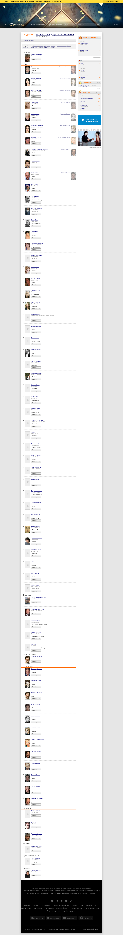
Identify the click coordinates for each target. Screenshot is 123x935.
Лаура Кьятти (35, 102)
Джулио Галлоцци (36, 632)
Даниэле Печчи (35, 161)
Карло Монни (34, 184)
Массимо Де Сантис (36, 373)
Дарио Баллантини (36, 538)
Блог (81, 905)
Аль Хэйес (34, 644)
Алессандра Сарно (36, 444)
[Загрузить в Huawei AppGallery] (69, 918)
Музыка (61, 929)
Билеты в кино (57, 24)
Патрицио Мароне (36, 870)
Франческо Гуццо (35, 526)
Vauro (32, 561)
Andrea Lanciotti (35, 514)
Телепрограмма (53, 929)
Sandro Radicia (35, 479)
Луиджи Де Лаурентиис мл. (38, 597)
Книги (73, 929)
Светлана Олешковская (63, 137)
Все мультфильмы (62, 908)
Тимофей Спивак (65, 114)
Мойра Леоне (35, 432)
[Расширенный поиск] (95, 24)
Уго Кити (33, 822)
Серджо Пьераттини (36, 255)
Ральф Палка (34, 220)
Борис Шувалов (35, 786)
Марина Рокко (35, 267)
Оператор (33, 47)
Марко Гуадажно (35, 585)
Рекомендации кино (92, 908)
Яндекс (95, 929)
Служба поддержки (69, 911)
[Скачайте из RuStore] (86, 918)
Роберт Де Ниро (35, 67)
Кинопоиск (38, 929)
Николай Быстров (65, 149)
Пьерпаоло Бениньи (36, 491)
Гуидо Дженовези (36, 467)
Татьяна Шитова (65, 102)
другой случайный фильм (95, 147)
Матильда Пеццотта (36, 314)
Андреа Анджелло (36, 810)
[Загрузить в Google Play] (53, 918)
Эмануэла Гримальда (37, 243)
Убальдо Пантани (36, 455)
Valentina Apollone (36, 502)
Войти (116, 24)
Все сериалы (49, 908)
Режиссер (35, 46)
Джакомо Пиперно (36, 349)
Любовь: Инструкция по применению (55, 34)
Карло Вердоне (35, 172)
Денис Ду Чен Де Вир (37, 420)
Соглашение (45, 905)
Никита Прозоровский (37, 798)
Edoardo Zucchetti (36, 326)
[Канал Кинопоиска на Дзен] (66, 901)
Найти (98, 24)
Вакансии (26, 905)
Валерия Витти (35, 385)
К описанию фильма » (30, 40)
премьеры (98, 111)
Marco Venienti (35, 573)
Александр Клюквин (64, 67)
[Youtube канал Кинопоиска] (61, 901)
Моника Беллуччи (36, 78)
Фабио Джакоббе (35, 408)
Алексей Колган (65, 172)
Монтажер (52, 47)
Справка (75, 905)
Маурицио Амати (35, 621)
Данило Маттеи (35, 278)
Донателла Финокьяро (37, 125)
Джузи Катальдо (35, 302)
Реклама (36, 905)
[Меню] (5, 24)
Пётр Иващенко (35, 763)
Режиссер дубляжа (56, 46)
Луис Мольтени (35, 196)
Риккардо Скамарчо (36, 90)
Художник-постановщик (42, 47)
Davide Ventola (35, 338)
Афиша (67, 929)
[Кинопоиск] (18, 24)
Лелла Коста (34, 396)
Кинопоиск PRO (91, 905)
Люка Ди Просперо (36, 549)
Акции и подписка (53, 911)
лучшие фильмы (96, 57)
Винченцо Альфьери (36, 208)
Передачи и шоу (76, 908)
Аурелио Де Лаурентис (37, 609)
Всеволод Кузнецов (64, 90)
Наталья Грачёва (65, 125)
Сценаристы (26, 47)
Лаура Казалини (35, 858)
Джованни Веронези (36, 54)
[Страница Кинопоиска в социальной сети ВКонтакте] (52, 901)
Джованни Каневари (36, 846)
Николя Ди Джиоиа (36, 361)
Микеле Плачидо (35, 114)
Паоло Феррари (35, 290)
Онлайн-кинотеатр (40, 24)
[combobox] (78, 24)
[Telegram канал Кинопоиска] (57, 901)
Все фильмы (38, 908)
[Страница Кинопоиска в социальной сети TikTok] (71, 901)
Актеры (41, 46)
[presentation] (61, 15)
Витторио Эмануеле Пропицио (39, 149)
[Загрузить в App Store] (37, 918)
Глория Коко (34, 231)
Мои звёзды (34, 59)
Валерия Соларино (36, 137)
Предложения (26, 908)
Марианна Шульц (65, 78)
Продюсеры (47, 46)
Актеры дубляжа (65, 46)
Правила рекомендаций (60, 905)
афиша (98, 88)
